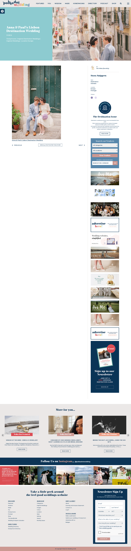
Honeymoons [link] (78, 3)
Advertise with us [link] (70, 520)
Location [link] (39, 512)
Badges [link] (68, 522)
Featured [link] (40, 3)
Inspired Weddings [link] (13, 41)
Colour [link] (39, 509)
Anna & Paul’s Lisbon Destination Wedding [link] (27, 140)
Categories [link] (40, 503)
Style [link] (38, 514)
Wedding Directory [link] (13, 526)
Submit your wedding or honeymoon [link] (76, 518)
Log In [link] (67, 509)
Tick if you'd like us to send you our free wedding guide (110, 527)
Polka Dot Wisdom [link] (109, 434)
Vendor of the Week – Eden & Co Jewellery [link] (22, 440)
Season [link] (39, 518)
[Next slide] (128, 435)
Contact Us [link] (69, 507)
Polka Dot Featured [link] (22, 434)
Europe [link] (93, 89)
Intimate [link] (93, 83)
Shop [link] (114, 3)
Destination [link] (94, 82)
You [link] (49, 3)
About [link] (67, 503)
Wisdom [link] (58, 3)
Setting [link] (39, 516)
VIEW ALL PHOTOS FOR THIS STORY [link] (50, 145)
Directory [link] (92, 3)
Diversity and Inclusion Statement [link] (75, 505)
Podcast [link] (104, 3)
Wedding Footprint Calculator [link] (16, 520)
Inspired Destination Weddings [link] (28, 39)
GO (115, 163)
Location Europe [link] (27, 41)
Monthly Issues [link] (41, 520)
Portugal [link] (93, 90)
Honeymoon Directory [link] (14, 528)
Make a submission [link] (71, 516)
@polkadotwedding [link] (82, 462)
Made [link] (67, 3)
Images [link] (39, 507)
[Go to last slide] (2, 435)
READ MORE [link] (104, 133)
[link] (2, 11)
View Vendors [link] (104, 155)
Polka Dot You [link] (65, 434)
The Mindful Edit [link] (12, 518)
